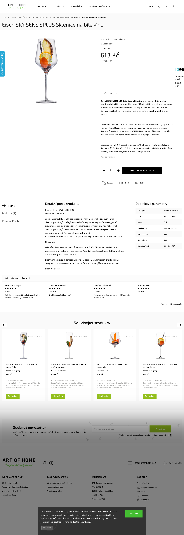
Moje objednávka (9, 495)
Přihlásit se (160, 429)
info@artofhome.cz (145, 463)
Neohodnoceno (120, 39)
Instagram (51, 463)
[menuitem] (43, 6)
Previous (5, 325)
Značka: (105, 48)
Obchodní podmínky (10, 483)
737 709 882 (175, 463)
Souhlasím (134, 513)
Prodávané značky (54, 491)
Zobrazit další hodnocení (171, 304)
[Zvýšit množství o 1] (118, 170)
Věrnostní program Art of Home (59, 483)
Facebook (44, 463)
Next (180, 325)
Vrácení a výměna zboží (11, 491)
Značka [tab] (10, 221)
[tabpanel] (23, 365)
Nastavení (47, 528)
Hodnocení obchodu (55, 487)
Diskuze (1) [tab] (9, 213)
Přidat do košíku (142, 170)
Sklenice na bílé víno (172, 210)
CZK (149, 7)
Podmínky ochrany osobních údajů (15, 487)
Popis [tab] (11, 205)
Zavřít (169, 192)
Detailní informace (108, 157)
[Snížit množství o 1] (104, 170)
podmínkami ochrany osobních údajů (156, 435)
